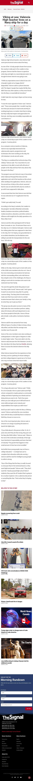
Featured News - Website (18, 9)
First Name (3, 690)
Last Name (3, 696)
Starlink (24, 344)
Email (2, 702)
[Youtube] (20, 777)
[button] (4, 2)
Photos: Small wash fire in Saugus (11, 601)
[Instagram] (17, 777)
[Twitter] (15, 777)
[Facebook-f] (12, 777)
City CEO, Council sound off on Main (12, 542)
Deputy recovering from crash (10, 513)
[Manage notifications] (29, 777)
